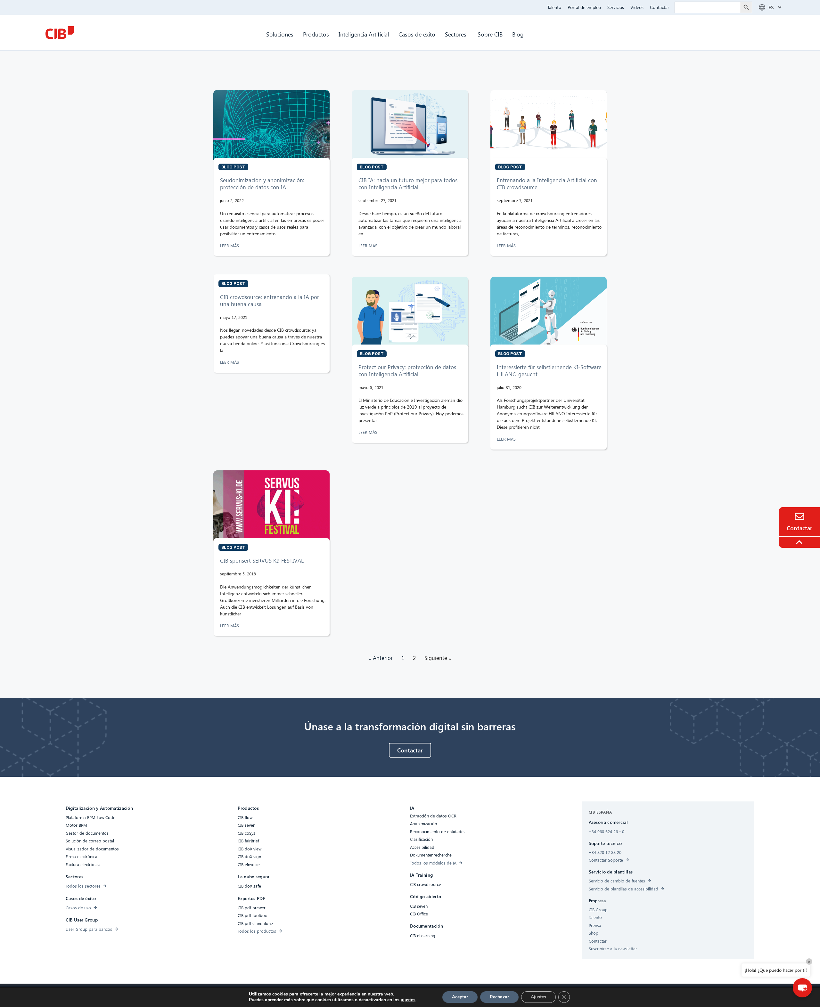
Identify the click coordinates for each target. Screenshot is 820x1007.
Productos (316, 34)
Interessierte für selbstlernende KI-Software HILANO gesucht (549, 370)
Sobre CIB (490, 34)
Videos (637, 7)
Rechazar (499, 997)
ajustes (408, 1000)
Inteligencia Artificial (364, 34)
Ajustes (538, 997)
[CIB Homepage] (59, 32)
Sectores (456, 34)
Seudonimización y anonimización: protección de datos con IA (262, 183)
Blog (518, 34)
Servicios (615, 7)
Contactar (659, 7)
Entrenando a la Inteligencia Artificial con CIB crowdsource (547, 183)
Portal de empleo (584, 7)
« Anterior (380, 658)
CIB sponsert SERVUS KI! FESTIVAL (262, 560)
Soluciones (279, 34)
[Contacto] (799, 516)
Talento (554, 7)
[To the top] (800, 542)
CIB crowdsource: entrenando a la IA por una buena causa (269, 300)
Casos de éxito (416, 34)
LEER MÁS (230, 245)
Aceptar (460, 997)
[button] (802, 987)
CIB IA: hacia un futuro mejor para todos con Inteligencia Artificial (407, 183)
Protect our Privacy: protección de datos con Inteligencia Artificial (407, 370)
